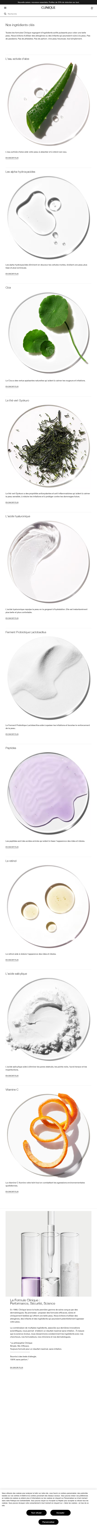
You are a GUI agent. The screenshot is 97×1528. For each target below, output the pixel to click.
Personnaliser (48, 1522)
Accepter (60, 1513)
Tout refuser (36, 1513)
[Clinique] (48, 7)
